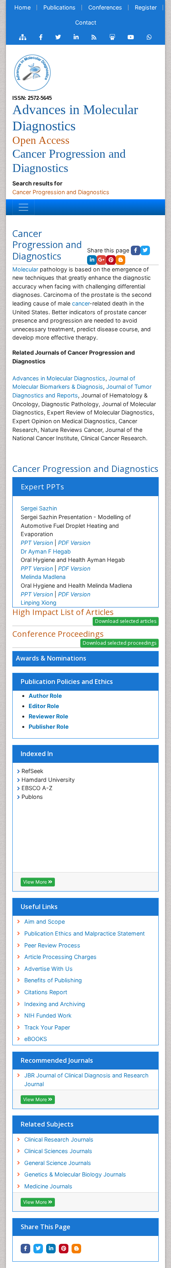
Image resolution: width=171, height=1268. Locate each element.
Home (22, 7)
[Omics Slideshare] (112, 37)
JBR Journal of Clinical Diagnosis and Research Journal (86, 1079)
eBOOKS (35, 1038)
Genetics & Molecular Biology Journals (75, 1174)
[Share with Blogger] (76, 1248)
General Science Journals (57, 1162)
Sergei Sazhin (39, 508)
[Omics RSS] (94, 37)
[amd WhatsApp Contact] (149, 37)
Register (146, 7)
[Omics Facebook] (41, 37)
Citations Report (45, 992)
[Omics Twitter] (58, 37)
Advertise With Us (48, 968)
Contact (85, 22)
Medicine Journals (48, 1186)
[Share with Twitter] (38, 1248)
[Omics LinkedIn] (76, 37)
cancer (80, 303)
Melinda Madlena (43, 576)
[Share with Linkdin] (51, 1248)
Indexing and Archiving (54, 1004)
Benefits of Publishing (53, 980)
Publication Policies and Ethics (67, 681)
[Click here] (23, 37)
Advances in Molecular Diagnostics (58, 378)
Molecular (26, 269)
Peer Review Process (52, 945)
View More (35, 882)
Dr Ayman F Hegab (46, 551)
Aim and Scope (44, 921)
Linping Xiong (38, 602)
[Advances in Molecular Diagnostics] (32, 72)
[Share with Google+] (101, 260)
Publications (59, 7)
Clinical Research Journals (58, 1139)
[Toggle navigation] (23, 207)
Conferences (105, 7)
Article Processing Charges (60, 956)
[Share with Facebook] (25, 1248)
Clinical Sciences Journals (58, 1151)
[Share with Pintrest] (63, 1248)
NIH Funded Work (48, 1015)
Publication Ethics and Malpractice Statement (84, 933)
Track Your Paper (47, 1027)
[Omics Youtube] (130, 37)
